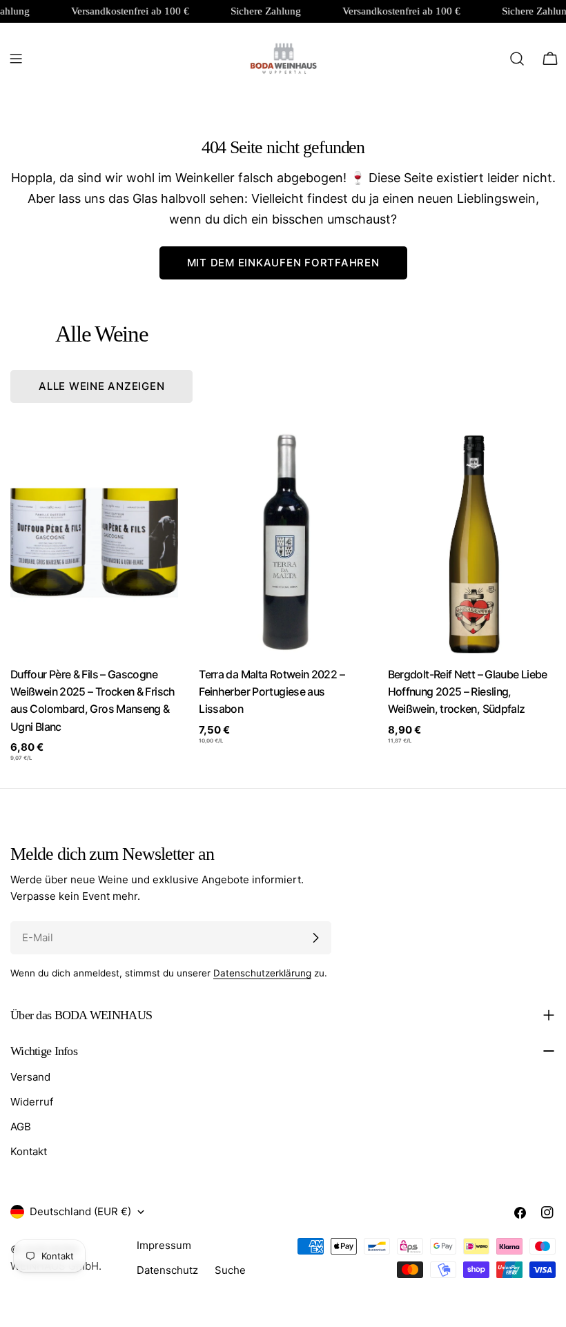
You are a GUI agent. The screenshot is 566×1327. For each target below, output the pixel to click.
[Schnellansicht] (158, 461)
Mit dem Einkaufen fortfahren (283, 262)
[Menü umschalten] (16, 58)
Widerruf (31, 1101)
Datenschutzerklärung (262, 973)
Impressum (164, 1245)
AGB (20, 1126)
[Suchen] (517, 58)
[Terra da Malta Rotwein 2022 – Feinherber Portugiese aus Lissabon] (283, 542)
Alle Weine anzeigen (101, 386)
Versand (30, 1076)
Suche (230, 1270)
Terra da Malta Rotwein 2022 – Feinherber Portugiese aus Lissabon (271, 692)
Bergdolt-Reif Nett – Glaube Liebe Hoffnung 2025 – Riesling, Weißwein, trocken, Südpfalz (467, 692)
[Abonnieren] (315, 937)
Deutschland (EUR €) (80, 1211)
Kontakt (28, 1151)
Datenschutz (167, 1270)
